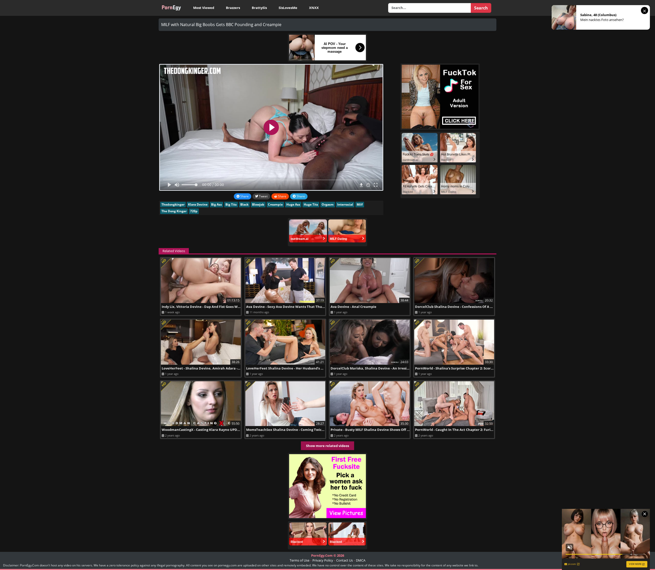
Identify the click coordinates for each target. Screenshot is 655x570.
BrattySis (259, 7)
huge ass (293, 204)
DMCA (360, 560)
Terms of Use (299, 560)
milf (360, 204)
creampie (275, 204)
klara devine (198, 204)
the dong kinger (174, 211)
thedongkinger (172, 204)
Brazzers (233, 7)
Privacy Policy (322, 560)
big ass (216, 204)
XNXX (314, 7)
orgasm (328, 204)
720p (194, 211)
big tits (231, 204)
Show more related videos (327, 445)
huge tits (311, 204)
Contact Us (344, 560)
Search (481, 8)
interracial (345, 204)
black (244, 204)
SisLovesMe (288, 7)
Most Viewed (203, 7)
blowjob (258, 204)
